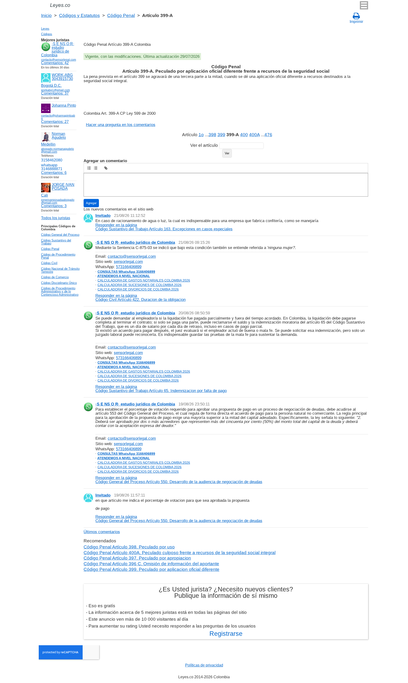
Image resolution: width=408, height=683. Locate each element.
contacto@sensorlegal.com (132, 256)
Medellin (48, 144)
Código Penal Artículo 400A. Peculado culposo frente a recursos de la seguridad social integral (180, 552)
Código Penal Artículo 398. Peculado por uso (129, 546)
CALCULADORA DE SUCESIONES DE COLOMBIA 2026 (140, 285)
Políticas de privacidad (204, 665)
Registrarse (225, 633)
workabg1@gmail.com (55, 90)
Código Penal (121, 15)
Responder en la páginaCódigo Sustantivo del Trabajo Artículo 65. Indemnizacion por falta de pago (161, 388)
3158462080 (51, 160)
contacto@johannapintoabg (58, 117)
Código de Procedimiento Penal (58, 256)
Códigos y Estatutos (79, 15)
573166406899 (128, 266)
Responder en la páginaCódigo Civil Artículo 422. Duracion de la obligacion (140, 297)
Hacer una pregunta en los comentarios (120, 124)
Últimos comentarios (102, 531)
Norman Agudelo (59, 135)
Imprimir (356, 22)
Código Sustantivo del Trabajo (56, 242)
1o (201, 134)
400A (254, 134)
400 (244, 134)
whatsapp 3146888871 (51, 167)
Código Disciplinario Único (59, 283)
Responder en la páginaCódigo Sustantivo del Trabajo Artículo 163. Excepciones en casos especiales (164, 227)
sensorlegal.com (128, 261)
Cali (44, 195)
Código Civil (49, 263)
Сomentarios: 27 (55, 122)
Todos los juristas (55, 218)
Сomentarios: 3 (54, 206)
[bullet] (95, 168)
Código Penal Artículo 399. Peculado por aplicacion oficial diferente (151, 569)
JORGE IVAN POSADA (63, 186)
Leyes (45, 28)
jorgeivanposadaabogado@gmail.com (57, 201)
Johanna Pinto (64, 105)
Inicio (46, 15)
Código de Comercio (55, 277)
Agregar (91, 203)
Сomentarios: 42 (55, 63)
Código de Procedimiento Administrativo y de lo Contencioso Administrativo (59, 291)
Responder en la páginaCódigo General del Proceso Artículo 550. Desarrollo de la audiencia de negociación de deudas (178, 479)
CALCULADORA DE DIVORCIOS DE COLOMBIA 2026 (138, 289)
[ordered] (89, 168)
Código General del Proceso (60, 234)
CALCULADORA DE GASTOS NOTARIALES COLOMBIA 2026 (144, 280)
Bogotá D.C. (51, 86)
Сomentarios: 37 (55, 93)
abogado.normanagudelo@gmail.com (57, 150)
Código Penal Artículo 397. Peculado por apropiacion (137, 558)
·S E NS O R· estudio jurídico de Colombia (57, 49)
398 (212, 134)
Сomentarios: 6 (54, 173)
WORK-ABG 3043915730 (62, 77)
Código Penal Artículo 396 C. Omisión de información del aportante (151, 563)
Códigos (46, 34)
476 (268, 134)
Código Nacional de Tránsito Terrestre (60, 270)
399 (221, 134)
